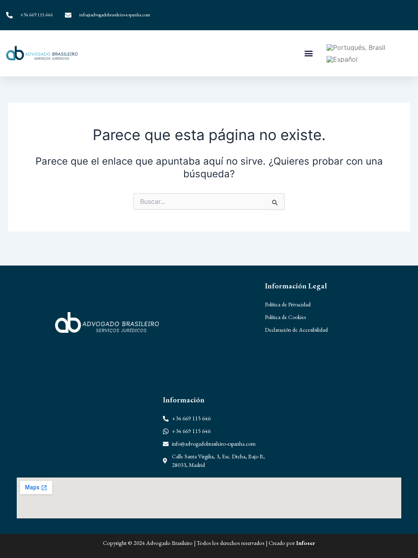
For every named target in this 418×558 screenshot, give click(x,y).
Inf (300, 543)
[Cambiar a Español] (342, 59)
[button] (308, 53)
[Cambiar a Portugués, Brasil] (355, 48)
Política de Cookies (285, 317)
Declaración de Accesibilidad (296, 329)
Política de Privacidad (288, 304)
